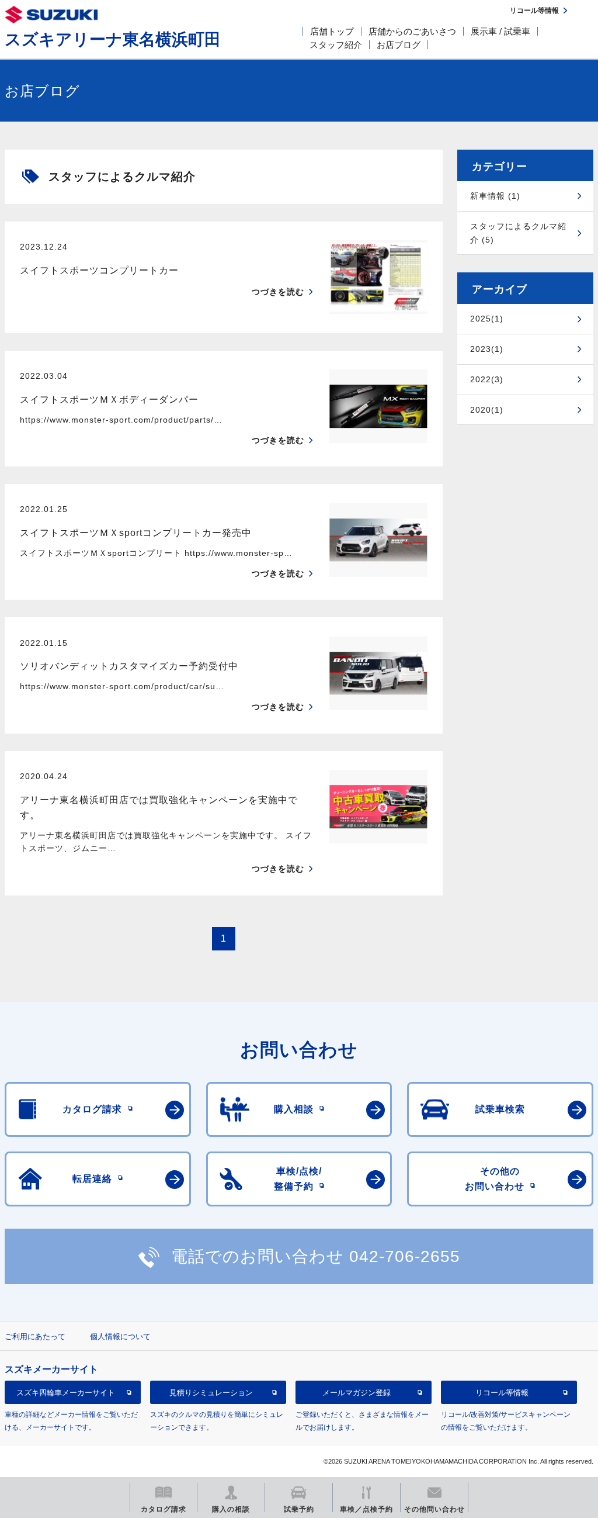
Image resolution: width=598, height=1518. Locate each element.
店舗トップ (332, 31)
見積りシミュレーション (211, 1392)
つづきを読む (278, 291)
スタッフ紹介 (336, 44)
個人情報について (120, 1336)
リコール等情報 (502, 1392)
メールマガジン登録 (356, 1392)
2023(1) (486, 349)
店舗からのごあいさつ (412, 31)
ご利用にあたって (35, 1336)
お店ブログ (398, 44)
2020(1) (486, 409)
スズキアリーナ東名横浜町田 (113, 39)
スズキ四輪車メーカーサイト (65, 1392)
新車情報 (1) (495, 195)
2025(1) (486, 318)
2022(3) (486, 379)
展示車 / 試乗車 (500, 31)
